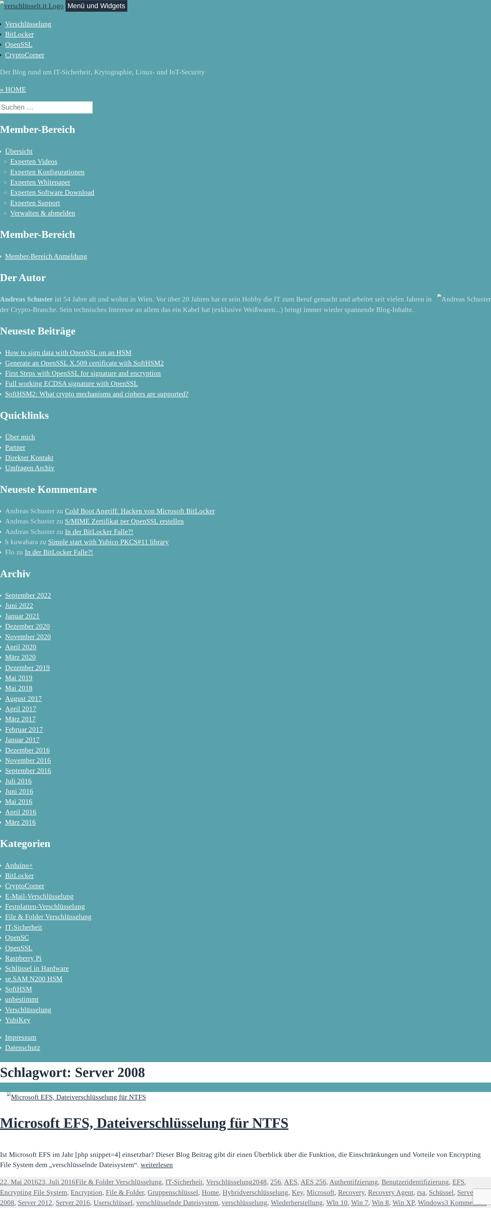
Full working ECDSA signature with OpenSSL (71, 383)
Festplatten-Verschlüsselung (45, 906)
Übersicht (19, 151)
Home (210, 1192)
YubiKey (17, 1020)
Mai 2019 (18, 678)
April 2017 (20, 709)
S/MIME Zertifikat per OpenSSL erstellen (124, 521)
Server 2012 (35, 1202)
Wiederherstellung (297, 1202)
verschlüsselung (244, 1202)
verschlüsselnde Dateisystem (177, 1202)
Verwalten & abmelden (42, 213)
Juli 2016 (18, 781)
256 (275, 1182)
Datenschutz (22, 1047)
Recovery (351, 1192)
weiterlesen (157, 1165)
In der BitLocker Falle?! (99, 532)
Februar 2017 (24, 729)
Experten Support (35, 203)
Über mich (20, 437)
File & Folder (125, 1192)
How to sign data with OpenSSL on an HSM (68, 352)
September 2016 (28, 770)
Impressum (20, 1037)
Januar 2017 (22, 740)
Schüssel (441, 1192)
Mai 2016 (18, 801)
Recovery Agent (391, 1192)
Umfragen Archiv (29, 468)
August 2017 (23, 698)
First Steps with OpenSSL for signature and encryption (83, 373)
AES (290, 1182)
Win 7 (359, 1202)
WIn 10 (337, 1202)
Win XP (403, 1202)
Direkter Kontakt (29, 457)
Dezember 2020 (27, 626)
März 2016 (20, 822)
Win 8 (380, 1202)
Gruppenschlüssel (173, 1192)
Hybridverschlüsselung (255, 1192)
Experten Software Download (52, 192)
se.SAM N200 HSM (33, 979)
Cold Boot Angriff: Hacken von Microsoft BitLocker (140, 511)
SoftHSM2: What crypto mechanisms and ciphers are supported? (96, 394)
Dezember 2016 (27, 750)
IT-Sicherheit (23, 927)
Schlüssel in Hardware (37, 968)
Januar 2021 (22, 616)
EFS (458, 1182)
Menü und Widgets (96, 6)
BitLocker (19, 34)
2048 (259, 1182)
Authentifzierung (353, 1182)
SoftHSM (18, 989)
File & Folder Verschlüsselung (48, 917)
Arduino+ (19, 865)
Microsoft (320, 1192)
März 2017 (20, 719)
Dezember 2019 (27, 667)
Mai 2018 (18, 688)
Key (297, 1192)
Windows (431, 1202)
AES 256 (313, 1182)
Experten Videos (33, 161)
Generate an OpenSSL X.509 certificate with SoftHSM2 (84, 363)
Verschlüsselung (28, 24)
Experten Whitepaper (40, 182)
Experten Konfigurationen (47, 172)
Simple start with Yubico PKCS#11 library (108, 542)
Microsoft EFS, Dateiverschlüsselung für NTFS (144, 1123)
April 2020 (20, 647)
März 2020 (20, 657)
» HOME (13, 89)
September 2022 (28, 595)
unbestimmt (22, 999)
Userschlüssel (113, 1202)
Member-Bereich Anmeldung (46, 256)
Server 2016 (73, 1202)
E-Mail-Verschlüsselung (39, 896)
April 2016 (20, 812)
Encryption (86, 1192)
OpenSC (17, 937)
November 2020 (28, 637)
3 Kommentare (466, 1202)
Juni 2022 (19, 605)
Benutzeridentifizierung (415, 1182)
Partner (15, 447)
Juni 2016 (19, 791)
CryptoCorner (24, 55)
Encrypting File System (33, 1192)
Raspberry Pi (23, 958)
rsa (421, 1192)
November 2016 (28, 760)
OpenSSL (18, 44)
